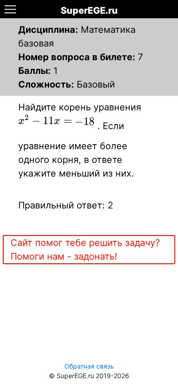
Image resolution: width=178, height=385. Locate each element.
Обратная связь (89, 366)
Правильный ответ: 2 (65, 205)
